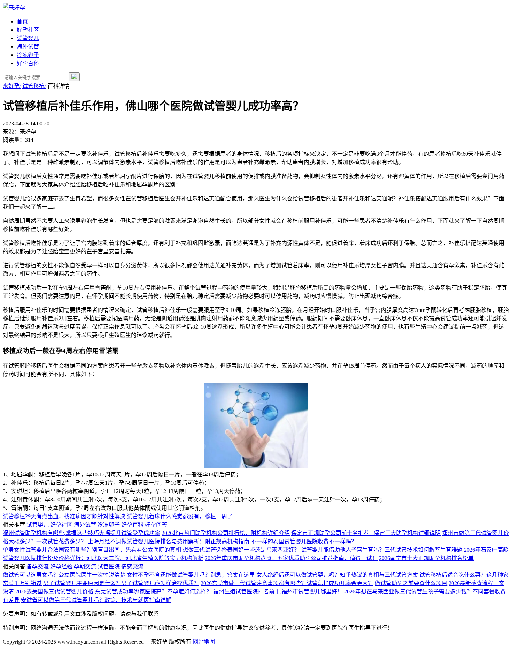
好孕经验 (61, 566)
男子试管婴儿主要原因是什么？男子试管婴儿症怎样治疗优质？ (121, 583)
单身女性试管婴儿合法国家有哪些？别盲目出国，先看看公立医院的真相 (92, 550)
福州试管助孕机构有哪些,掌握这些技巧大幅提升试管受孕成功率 (81, 533)
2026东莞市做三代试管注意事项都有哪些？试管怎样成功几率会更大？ (287, 583)
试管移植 (34, 86)
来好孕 (12, 86)
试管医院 (109, 566)
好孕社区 (28, 30)
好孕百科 (28, 63)
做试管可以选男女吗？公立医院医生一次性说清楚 (64, 575)
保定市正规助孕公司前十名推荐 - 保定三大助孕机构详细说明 (366, 533)
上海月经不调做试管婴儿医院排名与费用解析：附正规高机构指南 (168, 541)
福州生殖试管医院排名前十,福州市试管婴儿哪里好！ (278, 592)
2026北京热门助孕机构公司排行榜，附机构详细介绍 (226, 533)
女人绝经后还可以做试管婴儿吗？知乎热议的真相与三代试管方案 (337, 575)
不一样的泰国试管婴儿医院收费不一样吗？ (304, 541)
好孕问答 (156, 525)
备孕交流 (37, 566)
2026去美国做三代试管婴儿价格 (54, 592)
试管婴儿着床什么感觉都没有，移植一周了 (180, 516)
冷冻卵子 (28, 55)
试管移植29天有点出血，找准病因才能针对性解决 (64, 516)
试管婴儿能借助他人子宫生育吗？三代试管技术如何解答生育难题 (382, 550)
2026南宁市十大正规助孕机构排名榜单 (426, 558)
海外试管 (28, 46)
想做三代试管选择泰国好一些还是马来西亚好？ (241, 550)
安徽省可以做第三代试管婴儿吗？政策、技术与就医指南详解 (96, 600)
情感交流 (132, 566)
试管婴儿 (28, 38)
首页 (22, 21)
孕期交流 (85, 566)
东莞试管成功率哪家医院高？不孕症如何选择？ (153, 592)
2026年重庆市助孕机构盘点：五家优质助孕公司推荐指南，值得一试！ (291, 558)
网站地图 (204, 642)
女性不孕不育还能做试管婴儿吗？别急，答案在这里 (191, 575)
